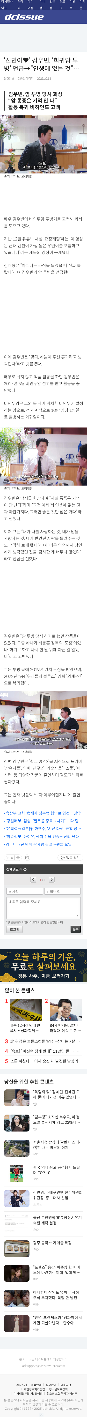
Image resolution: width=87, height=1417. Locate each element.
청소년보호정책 (58, 1389)
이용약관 (65, 1385)
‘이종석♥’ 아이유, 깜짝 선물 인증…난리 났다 (42, 836)
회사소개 (21, 1385)
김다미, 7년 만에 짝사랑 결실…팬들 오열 (39, 844)
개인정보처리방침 (34, 1389)
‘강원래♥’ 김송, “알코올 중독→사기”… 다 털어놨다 (44, 821)
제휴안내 (36, 1385)
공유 (27, 858)
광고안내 (51, 1385)
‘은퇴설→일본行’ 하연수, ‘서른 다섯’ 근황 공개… (41, 829)
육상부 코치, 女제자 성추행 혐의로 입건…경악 (43, 813)
